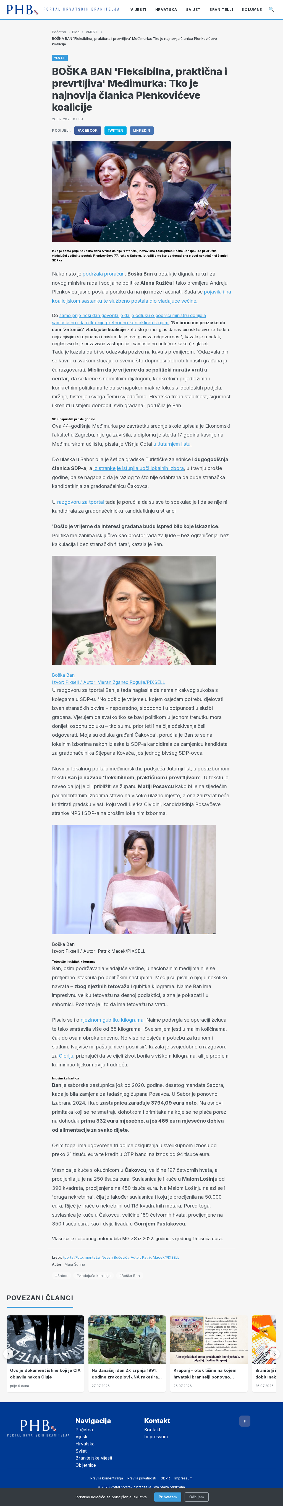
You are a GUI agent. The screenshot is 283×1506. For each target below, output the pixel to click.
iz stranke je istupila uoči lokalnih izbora (138, 468)
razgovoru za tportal (80, 502)
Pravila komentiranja (106, 1478)
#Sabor (61, 1275)
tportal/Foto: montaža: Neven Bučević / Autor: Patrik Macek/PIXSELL (121, 1257)
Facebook (88, 131)
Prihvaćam (168, 1497)
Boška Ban (63, 675)
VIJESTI (92, 32)
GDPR (165, 1478)
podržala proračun (104, 274)
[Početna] (63, 9)
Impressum (156, 1436)
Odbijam (196, 1497)
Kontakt (152, 1429)
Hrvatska (85, 1444)
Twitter (115, 131)
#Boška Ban (129, 1275)
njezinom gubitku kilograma (111, 1020)
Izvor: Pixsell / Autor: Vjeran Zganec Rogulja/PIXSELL (108, 682)
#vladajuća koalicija (94, 1275)
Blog (76, 32)
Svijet (81, 1451)
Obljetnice (85, 1465)
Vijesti (81, 1436)
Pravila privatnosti (141, 1478)
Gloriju (66, 1056)
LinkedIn (141, 131)
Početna (59, 32)
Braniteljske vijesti (93, 1458)
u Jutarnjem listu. (172, 444)
